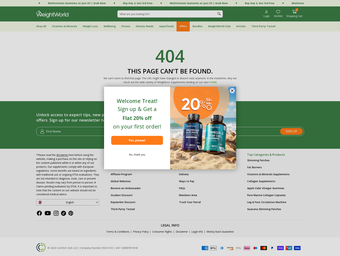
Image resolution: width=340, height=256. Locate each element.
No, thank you (137, 154)
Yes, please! (137, 140)
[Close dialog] (232, 90)
